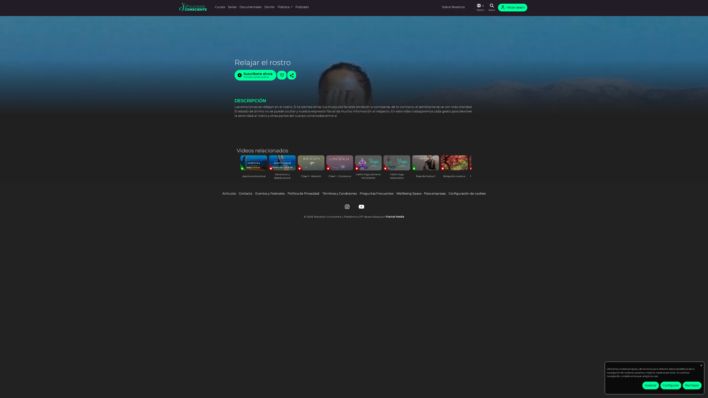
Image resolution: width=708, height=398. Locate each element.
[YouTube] (361, 207)
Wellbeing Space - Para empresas (421, 193)
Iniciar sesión (516, 7)
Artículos (229, 193)
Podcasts (302, 7)
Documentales (250, 7)
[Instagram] (347, 207)
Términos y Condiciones (339, 193)
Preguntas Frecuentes (376, 193)
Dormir (269, 7)
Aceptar (651, 385)
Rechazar (692, 385)
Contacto (245, 193)
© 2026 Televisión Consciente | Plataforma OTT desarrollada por (354, 216)
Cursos (220, 7)
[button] (480, 7)
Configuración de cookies (467, 193)
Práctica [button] (284, 7)
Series (232, 7)
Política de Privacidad (303, 193)
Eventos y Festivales (270, 193)
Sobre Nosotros (453, 7)
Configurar (671, 385)
